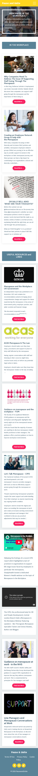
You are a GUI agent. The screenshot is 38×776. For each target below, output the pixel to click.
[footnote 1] (23, 313)
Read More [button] (19, 523)
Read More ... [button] (19, 102)
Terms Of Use (9, 757)
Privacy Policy (22, 757)
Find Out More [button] (19, 319)
